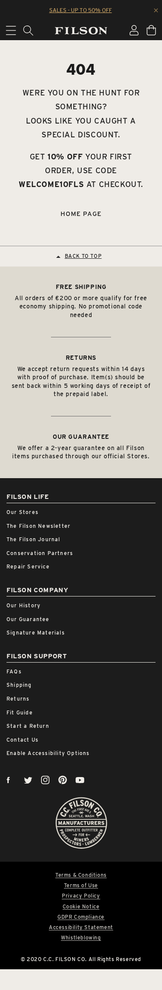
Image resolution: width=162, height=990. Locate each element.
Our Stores (22, 512)
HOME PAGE (81, 214)
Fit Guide (19, 712)
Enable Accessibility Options (48, 753)
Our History (23, 605)
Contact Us (22, 739)
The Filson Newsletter (38, 526)
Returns (17, 698)
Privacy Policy (81, 896)
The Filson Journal (33, 539)
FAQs (14, 671)
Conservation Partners (39, 553)
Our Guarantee (28, 619)
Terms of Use (81, 885)
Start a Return (27, 726)
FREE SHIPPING (81, 287)
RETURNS (81, 358)
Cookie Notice (81, 907)
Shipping (19, 685)
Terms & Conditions (81, 875)
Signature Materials (35, 632)
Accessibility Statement (81, 927)
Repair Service (28, 566)
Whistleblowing (81, 938)
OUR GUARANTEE (81, 437)
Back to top (83, 256)
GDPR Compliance (81, 917)
